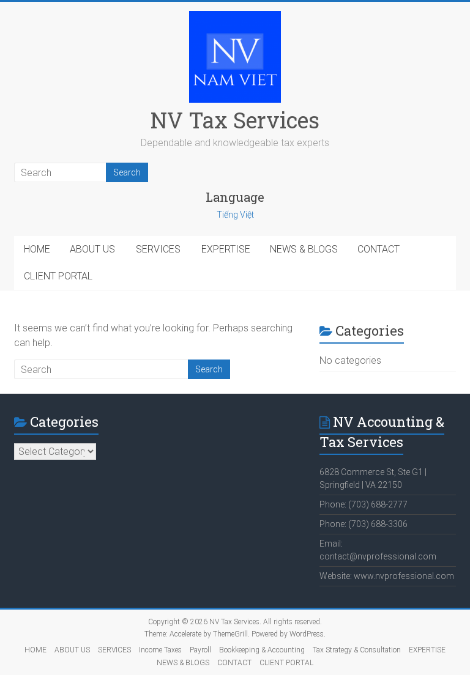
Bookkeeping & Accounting (262, 650)
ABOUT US (92, 249)
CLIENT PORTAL (58, 276)
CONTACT (378, 249)
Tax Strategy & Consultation (357, 650)
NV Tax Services (235, 120)
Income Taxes (160, 650)
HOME (37, 249)
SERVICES (158, 249)
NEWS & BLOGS (304, 249)
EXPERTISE (225, 249)
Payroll (200, 650)
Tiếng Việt (235, 214)
